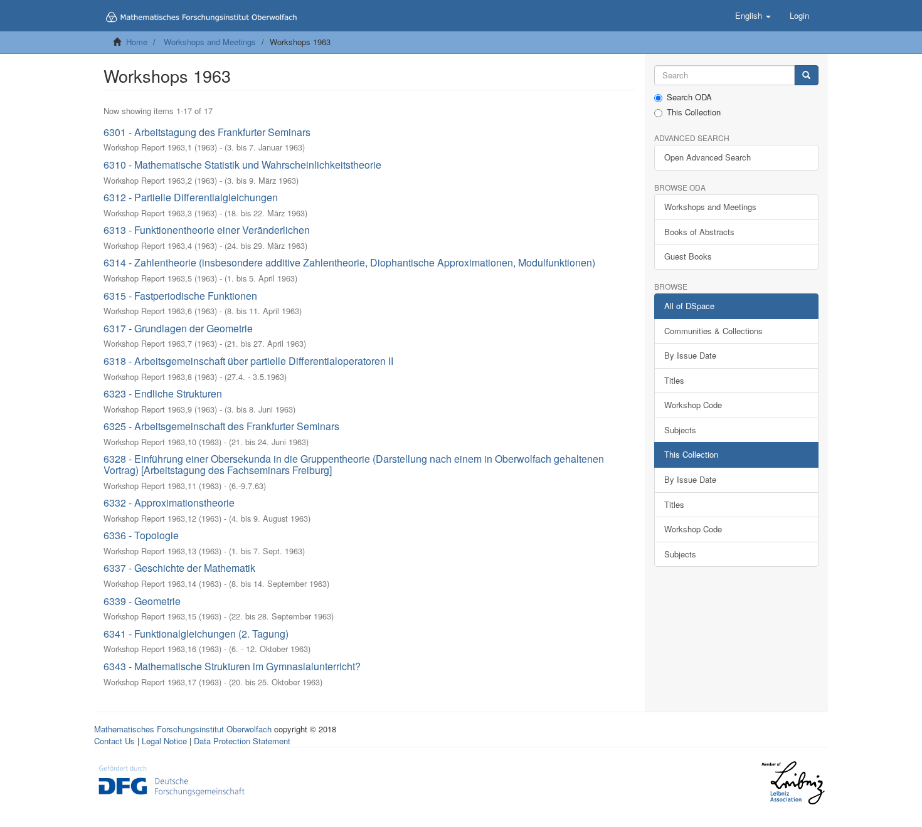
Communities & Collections (713, 331)
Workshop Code (693, 405)
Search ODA (689, 97)
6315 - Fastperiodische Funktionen (180, 295)
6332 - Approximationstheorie (169, 502)
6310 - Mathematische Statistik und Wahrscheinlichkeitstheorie (242, 164)
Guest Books (688, 256)
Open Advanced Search (707, 157)
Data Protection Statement (242, 741)
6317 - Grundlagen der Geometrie (178, 328)
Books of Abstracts (699, 232)
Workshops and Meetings (210, 42)
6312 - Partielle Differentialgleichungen (190, 197)
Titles (674, 380)
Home (136, 42)
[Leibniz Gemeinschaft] (792, 783)
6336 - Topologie (141, 535)
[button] (753, 15)
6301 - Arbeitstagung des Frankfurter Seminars (206, 132)
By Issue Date (690, 355)
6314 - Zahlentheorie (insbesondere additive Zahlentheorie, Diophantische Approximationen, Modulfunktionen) (349, 262)
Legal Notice (164, 741)
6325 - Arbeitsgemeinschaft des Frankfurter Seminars (221, 426)
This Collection (694, 112)
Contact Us (114, 741)
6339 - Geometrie (142, 601)
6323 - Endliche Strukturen (162, 393)
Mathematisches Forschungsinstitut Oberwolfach (183, 729)
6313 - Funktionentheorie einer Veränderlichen (206, 230)
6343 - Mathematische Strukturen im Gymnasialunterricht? (232, 666)
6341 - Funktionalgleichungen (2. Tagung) (196, 633)
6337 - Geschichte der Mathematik (179, 568)
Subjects (680, 430)
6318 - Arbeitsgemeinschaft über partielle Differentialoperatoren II (248, 361)
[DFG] (171, 780)
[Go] (806, 75)
